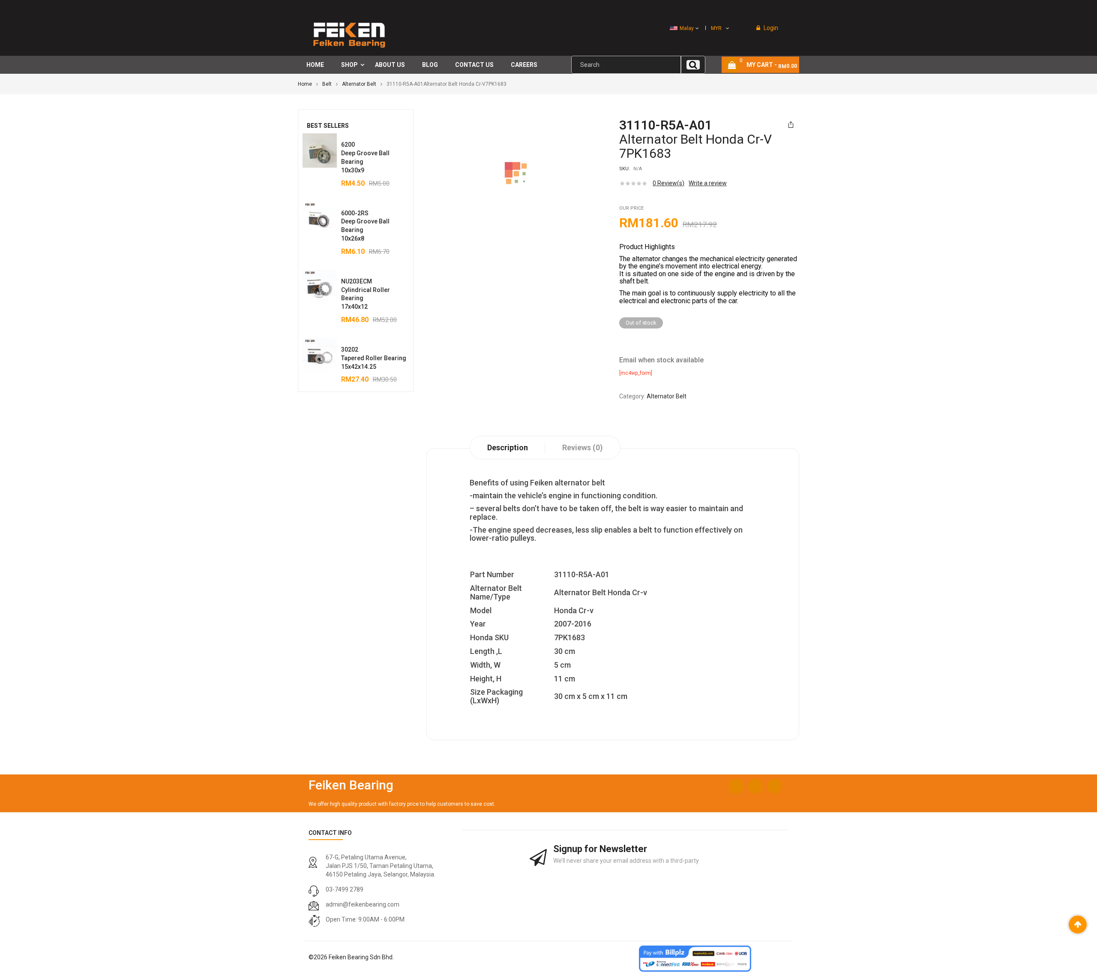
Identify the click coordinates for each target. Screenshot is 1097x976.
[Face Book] (735, 786)
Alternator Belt (359, 84)
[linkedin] (774, 786)
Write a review (708, 183)
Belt (327, 84)
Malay (687, 28)
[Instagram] (755, 786)
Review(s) (668, 183)
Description (507, 447)
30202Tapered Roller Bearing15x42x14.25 (373, 358)
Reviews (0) (582, 447)
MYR (716, 28)
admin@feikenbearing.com (362, 904)
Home (305, 84)
